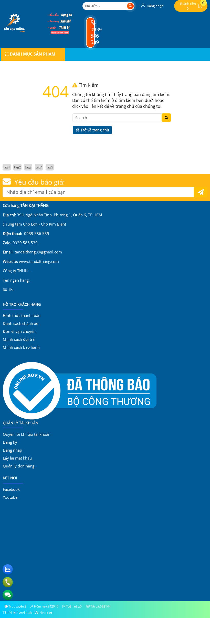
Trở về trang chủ (94, 129)
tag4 (39, 167)
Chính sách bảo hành (21, 347)
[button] (151, 6)
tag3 (28, 167)
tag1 (6, 167)
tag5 (49, 167)
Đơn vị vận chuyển (19, 331)
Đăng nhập (12, 450)
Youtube (10, 497)
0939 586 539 (96, 36)
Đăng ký (10, 442)
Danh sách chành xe (20, 323)
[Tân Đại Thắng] (14, 33)
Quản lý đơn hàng (18, 465)
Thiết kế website (18, 612)
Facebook (11, 489)
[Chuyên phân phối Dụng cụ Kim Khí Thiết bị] (60, 33)
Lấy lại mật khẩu (17, 458)
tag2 (17, 167)
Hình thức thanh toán (21, 315)
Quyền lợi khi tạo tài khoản (26, 434)
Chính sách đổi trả (19, 339)
